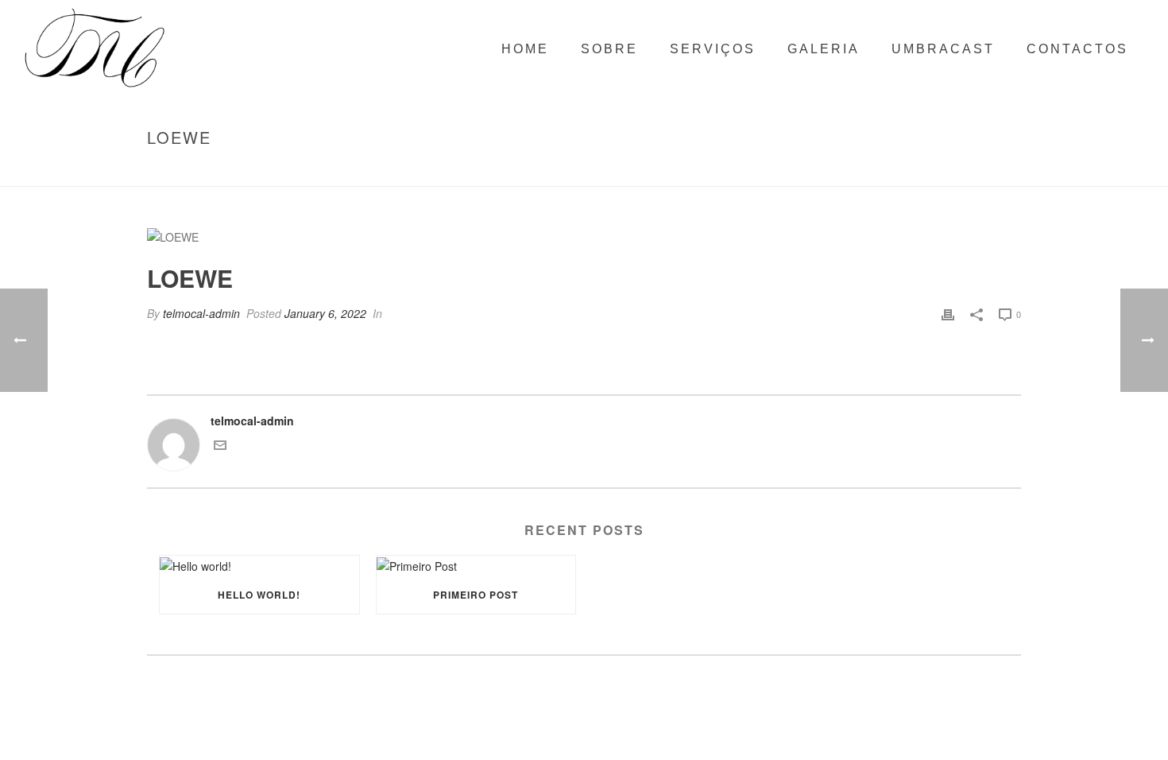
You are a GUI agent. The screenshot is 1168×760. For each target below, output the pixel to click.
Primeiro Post (475, 594)
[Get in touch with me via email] (220, 447)
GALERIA (823, 49)
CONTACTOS (1077, 49)
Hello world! (259, 594)
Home (905, 170)
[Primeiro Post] (476, 566)
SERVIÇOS (713, 49)
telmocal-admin (201, 313)
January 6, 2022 (325, 313)
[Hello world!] (259, 566)
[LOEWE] (584, 236)
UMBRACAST (943, 49)
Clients (949, 170)
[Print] (948, 313)
